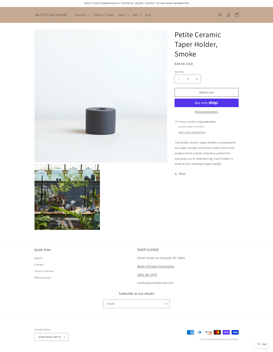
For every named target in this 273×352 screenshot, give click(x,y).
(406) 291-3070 (147, 275)
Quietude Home (213, 339)
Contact (39, 264)
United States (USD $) (49, 336)
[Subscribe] (166, 303)
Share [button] (182, 173)
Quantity (179, 71)
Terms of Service (44, 271)
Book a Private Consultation (156, 266)
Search (38, 258)
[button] (82, 15)
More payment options (206, 111)
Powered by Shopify (230, 339)
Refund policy (42, 277)
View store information (192, 132)
